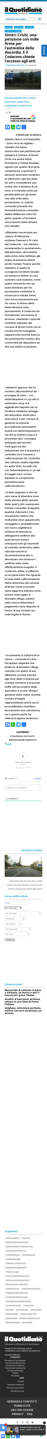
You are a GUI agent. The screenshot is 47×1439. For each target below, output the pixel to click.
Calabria (8, 27)
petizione (10, 101)
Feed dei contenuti (15, 1385)
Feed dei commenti (15, 1388)
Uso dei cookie (22, 1410)
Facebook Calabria (15, 1365)
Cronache (29, 27)
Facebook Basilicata (15, 1363)
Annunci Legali (12, 1238)
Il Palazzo (12, 1272)
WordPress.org (17, 1391)
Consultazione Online (16, 1251)
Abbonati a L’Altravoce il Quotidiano (22, 1344)
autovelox (23, 101)
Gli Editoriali (13, 1259)
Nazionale (22, 1310)
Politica (12, 1314)
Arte (26, 1238)
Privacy (17, 1414)
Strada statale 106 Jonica (20, 97)
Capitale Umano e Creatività (19, 1246)
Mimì (10, 1310)
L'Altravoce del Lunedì (16, 1284)
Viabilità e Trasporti (13, 31)
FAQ (29, 1414)
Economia (28, 1255)
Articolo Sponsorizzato (17, 1242)
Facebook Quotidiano (15, 1360)
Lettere (28, 1305)
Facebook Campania (15, 1368)
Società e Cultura (30, 1318)
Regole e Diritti (28, 1314)
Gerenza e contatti (22, 1401)
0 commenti (31, 65)
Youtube (15, 1375)
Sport (27, 1322)
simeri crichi (25, 105)
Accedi (37, 779)
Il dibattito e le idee (16, 1263)
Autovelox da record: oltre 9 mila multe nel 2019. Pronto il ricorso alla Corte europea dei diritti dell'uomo (24, 885)
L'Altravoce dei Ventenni (17, 1280)
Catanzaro (18, 27)
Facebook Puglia (15, 1370)
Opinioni (36, 1310)
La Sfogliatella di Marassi (18, 1301)
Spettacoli (12, 1322)
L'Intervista (12, 1289)
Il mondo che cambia (16, 1268)
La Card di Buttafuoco (16, 1297)
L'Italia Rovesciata (31, 1289)
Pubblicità (22, 1405)
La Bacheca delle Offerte (17, 1293)
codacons (10, 105)
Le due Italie (13, 1305)
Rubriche (11, 1318)
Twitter (15, 1373)
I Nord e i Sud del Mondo (17, 1276)
